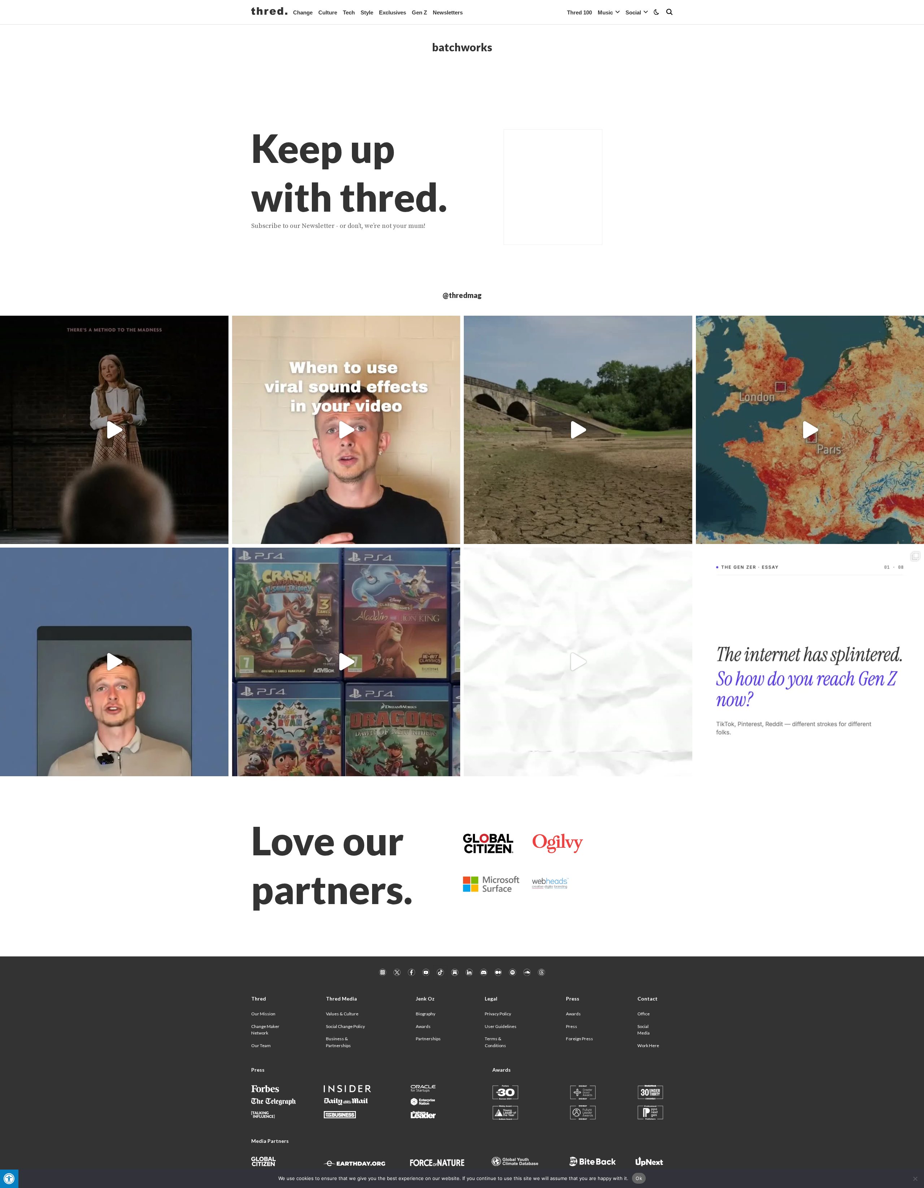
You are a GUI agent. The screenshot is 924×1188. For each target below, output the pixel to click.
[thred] (269, 12)
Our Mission (263, 1013)
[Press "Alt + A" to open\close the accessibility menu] (9, 1179)
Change (303, 12)
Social (633, 12)
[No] (915, 1178)
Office (643, 1013)
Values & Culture (342, 1013)
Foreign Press (579, 1038)
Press (571, 1026)
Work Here (648, 1045)
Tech (349, 12)
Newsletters (448, 12)
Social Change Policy (345, 1026)
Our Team (261, 1045)
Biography (425, 1013)
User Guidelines (501, 1026)
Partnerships (428, 1038)
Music (605, 12)
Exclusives (392, 12)
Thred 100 (579, 12)
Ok (639, 1178)
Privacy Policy (498, 1013)
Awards (423, 1026)
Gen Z (419, 12)
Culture (327, 12)
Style (367, 12)
